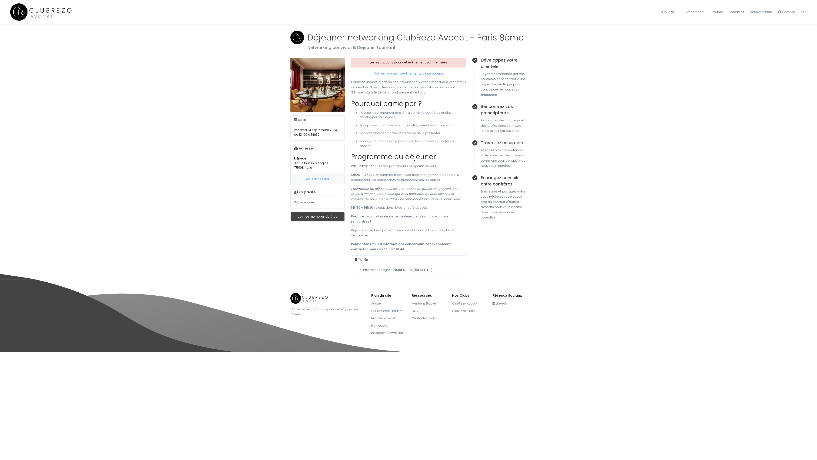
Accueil (376, 303)
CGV (415, 311)
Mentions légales (424, 303)
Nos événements (384, 318)
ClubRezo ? (668, 12)
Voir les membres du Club (317, 216)
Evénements (695, 12)
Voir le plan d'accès (318, 179)
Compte (788, 12)
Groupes (717, 12)
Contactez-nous (424, 318)
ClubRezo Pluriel (463, 311)
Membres (737, 12)
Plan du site (379, 325)
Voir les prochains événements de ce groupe (408, 73)
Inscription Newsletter (387, 333)
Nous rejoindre (761, 12)
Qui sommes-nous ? (386, 311)
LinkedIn (501, 303)
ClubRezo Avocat (464, 303)
